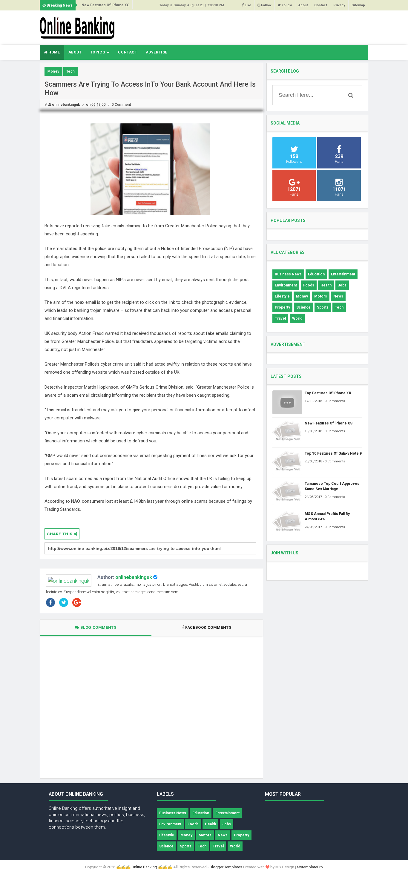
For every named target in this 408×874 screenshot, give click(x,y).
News (338, 296)
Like (247, 5)
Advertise (156, 52)
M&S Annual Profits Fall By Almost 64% (327, 516)
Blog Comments (97, 627)
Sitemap (358, 5)
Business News (288, 274)
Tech (70, 71)
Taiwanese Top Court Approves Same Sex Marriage (332, 486)
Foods (308, 285)
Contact (320, 5)
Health (326, 285)
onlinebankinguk (133, 577)
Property (282, 307)
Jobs (342, 285)
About (303, 5)
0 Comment (121, 104)
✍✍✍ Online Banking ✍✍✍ (144, 867)
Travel (280, 318)
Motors (320, 296)
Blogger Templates (226, 867)
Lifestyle (282, 296)
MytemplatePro (310, 867)
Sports (323, 307)
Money (53, 71)
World (297, 318)
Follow (266, 5)
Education (316, 274)
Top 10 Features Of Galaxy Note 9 (333, 453)
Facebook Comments (208, 627)
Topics (98, 52)
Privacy (339, 5)
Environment (286, 285)
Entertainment (343, 274)
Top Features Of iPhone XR (328, 393)
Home (53, 52)
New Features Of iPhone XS (105, 5)
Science (303, 307)
